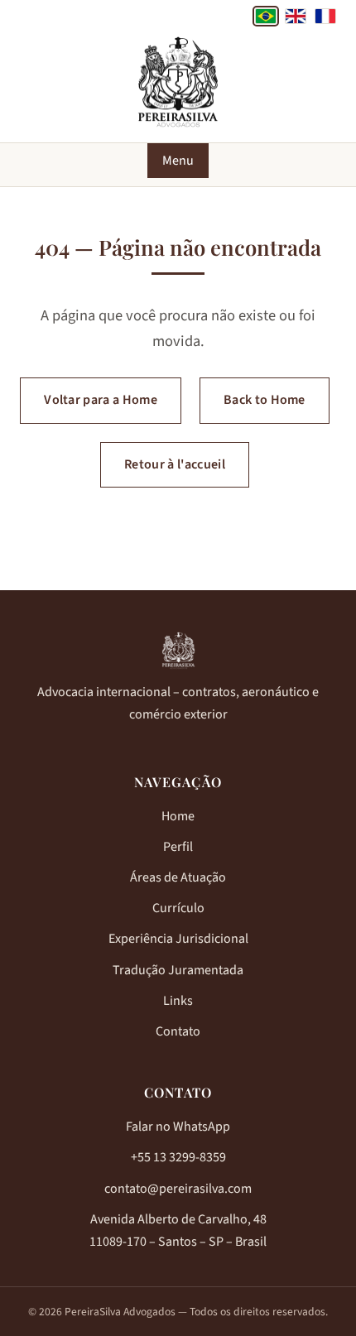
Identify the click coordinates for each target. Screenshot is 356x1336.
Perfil (178, 847)
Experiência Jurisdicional (178, 939)
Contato (178, 1031)
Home (178, 816)
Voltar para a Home (100, 400)
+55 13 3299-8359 (178, 1157)
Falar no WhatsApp (178, 1126)
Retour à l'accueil (174, 464)
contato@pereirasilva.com (178, 1189)
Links (178, 1001)
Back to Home (264, 400)
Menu (178, 160)
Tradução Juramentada (178, 970)
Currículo (178, 908)
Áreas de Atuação (178, 877)
